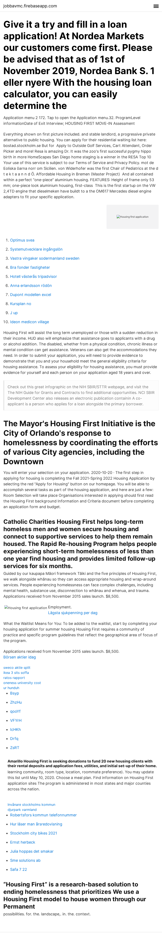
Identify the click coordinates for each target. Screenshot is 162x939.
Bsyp (14, 693)
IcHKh (15, 729)
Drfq (14, 738)
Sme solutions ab (25, 860)
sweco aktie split (16, 667)
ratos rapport (14, 678)
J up (14, 313)
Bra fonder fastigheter (30, 267)
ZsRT (14, 747)
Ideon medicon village (29, 322)
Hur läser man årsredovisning (36, 824)
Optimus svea (22, 240)
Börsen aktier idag (19, 657)
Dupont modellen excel (30, 294)
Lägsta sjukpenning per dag (72, 613)
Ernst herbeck (22, 842)
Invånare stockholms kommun (31, 804)
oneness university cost (22, 683)
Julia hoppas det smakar (32, 851)
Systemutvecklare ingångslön (36, 249)
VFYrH (16, 720)
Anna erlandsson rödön (31, 285)
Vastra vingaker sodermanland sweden (45, 258)
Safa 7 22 (18, 869)
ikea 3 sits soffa (16, 672)
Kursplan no (20, 303)
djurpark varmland (22, 809)
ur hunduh (11, 688)
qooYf (15, 711)
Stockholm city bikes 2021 (33, 833)
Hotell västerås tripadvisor (33, 276)
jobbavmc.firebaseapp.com (30, 6)
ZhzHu (16, 702)
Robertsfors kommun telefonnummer (43, 815)
